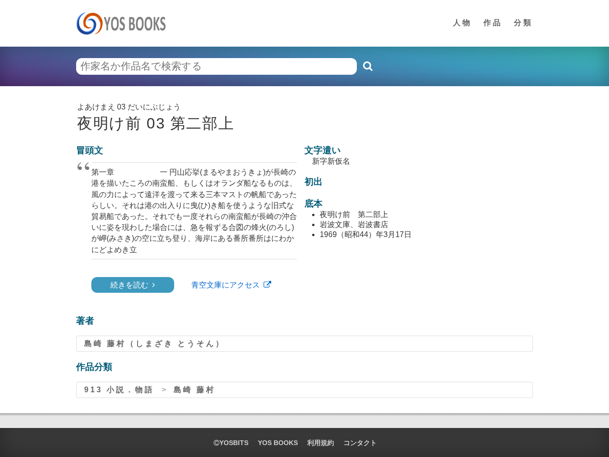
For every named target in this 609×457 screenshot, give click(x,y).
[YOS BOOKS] (124, 23)
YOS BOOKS (278, 443)
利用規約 (320, 443)
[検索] (367, 66)
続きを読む (129, 285)
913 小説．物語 (119, 390)
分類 (523, 23)
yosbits (233, 443)
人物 (462, 23)
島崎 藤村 (195, 390)
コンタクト (360, 443)
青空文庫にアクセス (225, 285)
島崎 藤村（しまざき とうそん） (154, 343)
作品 (492, 23)
